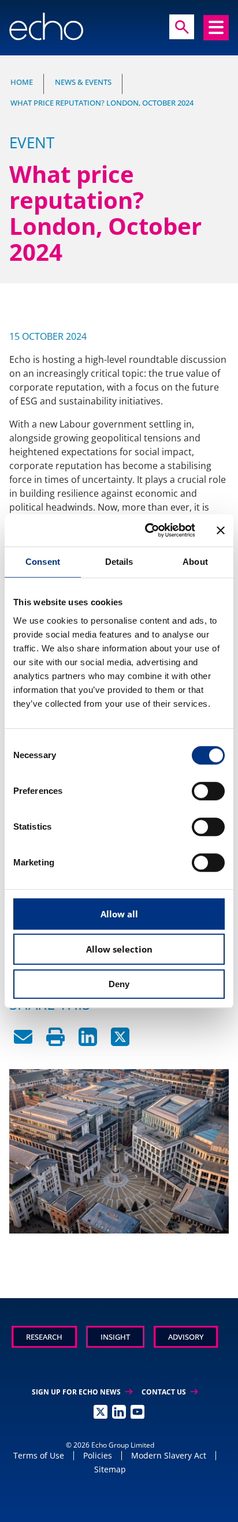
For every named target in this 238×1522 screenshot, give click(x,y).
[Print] (55, 1042)
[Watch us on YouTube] (137, 1412)
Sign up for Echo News (82, 1392)
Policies (97, 1455)
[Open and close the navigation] (216, 27)
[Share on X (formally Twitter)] (120, 1042)
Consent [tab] (42, 562)
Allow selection (119, 949)
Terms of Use (38, 1455)
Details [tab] (119, 562)
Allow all (119, 914)
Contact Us (170, 1392)
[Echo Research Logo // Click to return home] (46, 26)
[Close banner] (221, 530)
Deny (119, 984)
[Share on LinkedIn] (88, 1042)
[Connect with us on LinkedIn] (119, 1412)
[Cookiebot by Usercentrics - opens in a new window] (147, 530)
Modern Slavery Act (168, 1455)
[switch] (208, 791)
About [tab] (195, 562)
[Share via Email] (23, 1042)
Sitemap (110, 1469)
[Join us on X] (100, 1412)
